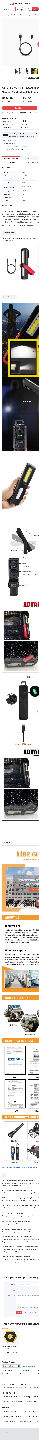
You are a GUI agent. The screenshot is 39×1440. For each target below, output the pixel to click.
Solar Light (23, 1374)
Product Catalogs (30, 1366)
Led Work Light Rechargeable (13, 1402)
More (4, 1425)
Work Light (5, 1374)
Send (19, 1312)
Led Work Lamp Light (31, 1416)
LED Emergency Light (10, 1397)
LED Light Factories (10, 1411)
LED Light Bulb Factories (27, 1411)
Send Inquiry (19, 108)
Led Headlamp (24, 1370)
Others (4, 1377)
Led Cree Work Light (26, 1421)
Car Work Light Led (9, 1421)
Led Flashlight (6, 1370)
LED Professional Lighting (26, 15)
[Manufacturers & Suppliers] (20, 3)
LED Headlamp (25, 1397)
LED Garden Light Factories (12, 1416)
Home (3, 15)
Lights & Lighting (12, 15)
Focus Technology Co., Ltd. (25, 1432)
